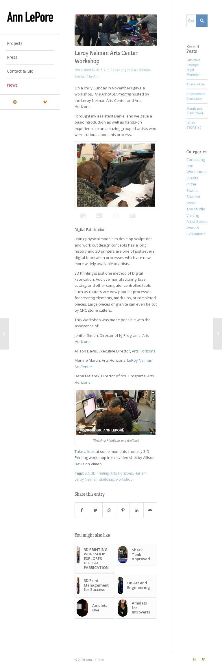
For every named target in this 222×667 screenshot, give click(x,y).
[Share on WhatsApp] (109, 510)
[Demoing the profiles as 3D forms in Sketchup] (116, 216)
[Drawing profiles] (99, 216)
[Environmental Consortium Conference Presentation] (4, 334)
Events (79, 76)
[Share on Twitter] (95, 510)
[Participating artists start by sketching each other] (116, 175)
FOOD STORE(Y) (193, 125)
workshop (124, 479)
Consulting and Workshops (130, 70)
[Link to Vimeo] (45, 102)
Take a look (85, 451)
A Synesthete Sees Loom (195, 96)
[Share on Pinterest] (123, 510)
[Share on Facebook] (81, 510)
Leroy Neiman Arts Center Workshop (106, 56)
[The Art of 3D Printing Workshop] (116, 30)
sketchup (106, 479)
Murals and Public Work (195, 110)
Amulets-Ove (195, 84)
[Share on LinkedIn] (136, 510)
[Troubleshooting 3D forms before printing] (132, 216)
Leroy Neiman (86, 479)
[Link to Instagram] (15, 102)
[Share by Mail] (150, 510)
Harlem (141, 473)
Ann (96, 76)
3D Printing (100, 473)
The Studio (195, 209)
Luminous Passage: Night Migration (193, 67)
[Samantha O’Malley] (217, 334)
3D (87, 473)
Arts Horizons (144, 351)
